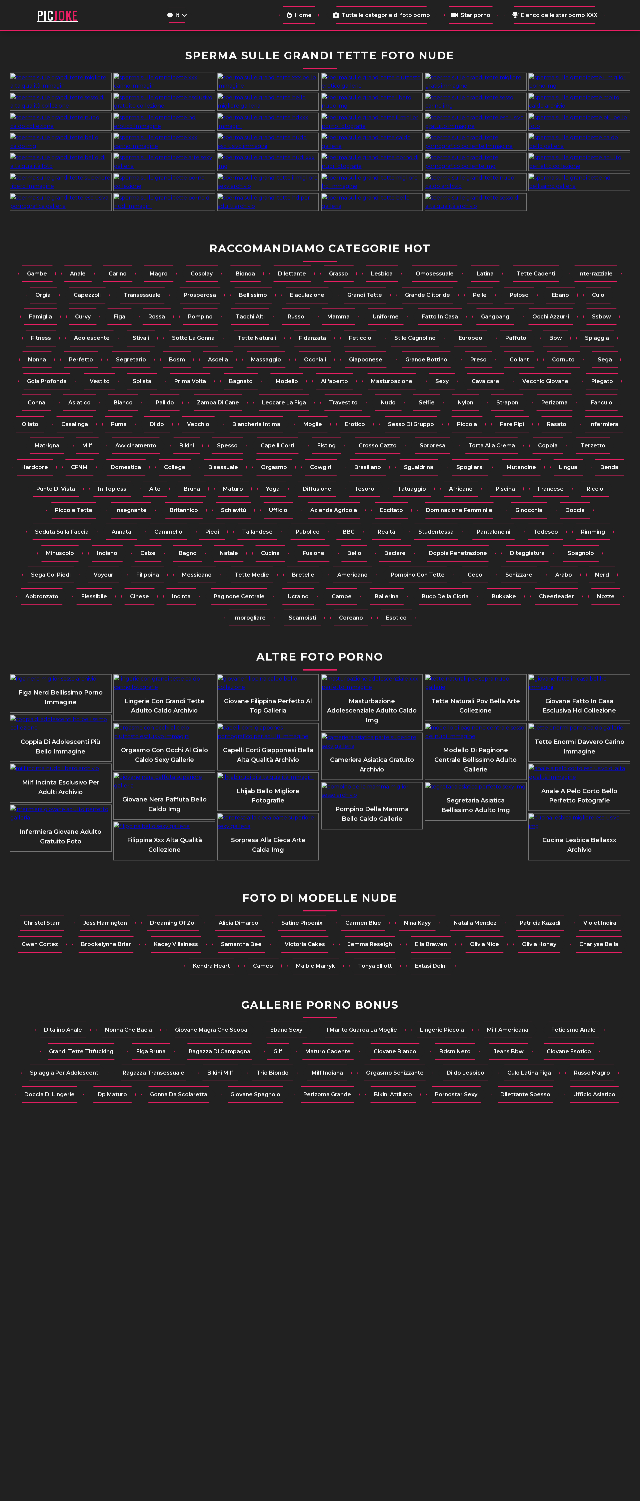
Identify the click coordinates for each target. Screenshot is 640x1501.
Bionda (245, 273)
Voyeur (103, 575)
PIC (57, 15)
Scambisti (302, 618)
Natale (229, 553)
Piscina (505, 489)
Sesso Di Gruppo (411, 424)
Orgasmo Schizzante (395, 1073)
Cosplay (202, 273)
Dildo (157, 424)
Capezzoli (87, 295)
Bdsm (177, 359)
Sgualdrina (418, 467)
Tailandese (257, 532)
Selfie (427, 402)
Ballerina (387, 596)
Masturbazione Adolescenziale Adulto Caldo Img (372, 711)
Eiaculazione (307, 295)
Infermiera (603, 424)
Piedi (212, 532)
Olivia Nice (484, 944)
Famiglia (40, 316)
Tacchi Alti (250, 316)
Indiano (107, 553)
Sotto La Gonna (193, 338)
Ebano (560, 295)
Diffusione (317, 489)
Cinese (139, 596)
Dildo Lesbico (465, 1073)
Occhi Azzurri (550, 316)
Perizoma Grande (327, 1094)
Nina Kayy (417, 923)
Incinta (181, 596)
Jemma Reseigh (370, 944)
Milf (87, 445)
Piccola (467, 424)
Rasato (556, 424)
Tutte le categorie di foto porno (386, 15)
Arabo (563, 575)
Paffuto (515, 338)
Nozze (606, 596)
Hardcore (34, 467)
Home (303, 15)
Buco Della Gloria (445, 596)
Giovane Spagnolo (255, 1094)
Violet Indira (599, 923)
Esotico (396, 618)
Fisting (326, 445)
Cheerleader (556, 596)
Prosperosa (200, 295)
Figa (119, 316)
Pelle (480, 295)
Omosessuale (435, 273)
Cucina (270, 553)
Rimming (593, 532)
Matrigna (47, 445)
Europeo (470, 338)
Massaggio (266, 359)
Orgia (43, 295)
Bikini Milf (220, 1073)
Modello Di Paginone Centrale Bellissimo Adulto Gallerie (475, 760)
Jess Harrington (105, 923)
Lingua (568, 467)
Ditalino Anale (63, 1030)
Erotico (355, 424)
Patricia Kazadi (540, 923)
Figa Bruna (151, 1051)
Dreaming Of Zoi (173, 923)
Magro (159, 273)
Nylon (465, 402)
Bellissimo (253, 295)
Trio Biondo (272, 1073)
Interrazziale (595, 273)
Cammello (168, 532)
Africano (461, 489)
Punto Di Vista (55, 489)
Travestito (343, 402)
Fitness (41, 338)
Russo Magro (592, 1073)
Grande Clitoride (427, 295)
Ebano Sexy (286, 1030)
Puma (119, 424)
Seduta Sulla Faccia (62, 532)
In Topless (112, 489)
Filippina (147, 575)
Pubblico (308, 532)
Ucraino (298, 596)
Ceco (475, 575)
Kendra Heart (211, 966)
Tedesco (545, 532)
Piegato (602, 381)
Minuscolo (60, 553)
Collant (519, 359)
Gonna (36, 402)
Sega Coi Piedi (51, 575)
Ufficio (278, 510)
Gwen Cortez (40, 944)
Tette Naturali (257, 338)
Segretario (131, 359)
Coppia (548, 445)
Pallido (165, 402)
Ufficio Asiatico (594, 1094)
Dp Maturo (112, 1094)
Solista (142, 381)
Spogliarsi (470, 467)
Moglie (312, 424)
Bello (354, 553)
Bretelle (303, 575)
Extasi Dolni (431, 966)
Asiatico (79, 402)
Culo (598, 295)
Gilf (277, 1051)
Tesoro (364, 489)
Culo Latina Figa (529, 1073)
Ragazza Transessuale (153, 1073)
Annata (121, 532)
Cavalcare (485, 381)
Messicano (197, 575)
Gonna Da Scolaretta (178, 1094)
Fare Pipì (512, 424)
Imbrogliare (249, 618)
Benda (609, 467)
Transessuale (142, 295)
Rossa (156, 316)
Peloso (519, 295)
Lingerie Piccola (442, 1030)
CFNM (79, 467)
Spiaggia (597, 338)
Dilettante (292, 273)
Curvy (83, 316)
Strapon (507, 402)
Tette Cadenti (536, 273)
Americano (352, 575)
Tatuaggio (411, 489)
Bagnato (241, 381)
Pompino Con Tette (418, 575)
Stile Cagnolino (415, 338)
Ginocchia (528, 510)
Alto (155, 489)
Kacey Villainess (176, 944)
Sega (605, 359)
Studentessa (436, 532)
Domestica (126, 467)
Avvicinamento (135, 445)
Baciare (395, 553)
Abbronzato (41, 596)
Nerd (602, 575)
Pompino (200, 316)
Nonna (37, 359)
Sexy (442, 381)
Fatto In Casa (440, 316)
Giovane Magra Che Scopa (211, 1030)
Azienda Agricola (333, 510)
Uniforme (386, 316)
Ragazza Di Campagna (219, 1051)
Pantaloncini (493, 532)
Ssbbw (601, 316)
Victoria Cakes (305, 944)
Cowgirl (320, 467)
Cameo (263, 966)
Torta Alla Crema (491, 445)
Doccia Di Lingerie (49, 1094)
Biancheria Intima (256, 424)
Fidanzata (312, 338)
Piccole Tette (73, 510)
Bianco (123, 402)
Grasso (338, 273)
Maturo (233, 489)
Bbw (555, 338)
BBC (349, 532)
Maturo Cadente (328, 1051)
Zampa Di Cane (218, 402)
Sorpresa (432, 445)
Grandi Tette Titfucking (81, 1051)
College (174, 467)
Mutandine (521, 467)
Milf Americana (507, 1030)
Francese (551, 489)
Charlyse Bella (598, 944)
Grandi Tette (364, 295)
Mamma (338, 316)
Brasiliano (367, 467)
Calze (148, 553)
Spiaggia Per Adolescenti (65, 1073)
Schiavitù (233, 510)
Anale (78, 273)
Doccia (575, 510)
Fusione (313, 553)
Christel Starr (42, 923)
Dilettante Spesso (525, 1094)
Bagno (188, 553)
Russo (296, 316)
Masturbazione (391, 381)
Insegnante (131, 510)
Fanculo (601, 402)
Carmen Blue (363, 923)
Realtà (386, 532)
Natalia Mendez (475, 923)
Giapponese (365, 359)
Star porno (475, 15)
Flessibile (94, 596)
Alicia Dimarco (238, 923)
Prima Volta (190, 381)
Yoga (273, 489)
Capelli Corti (277, 445)
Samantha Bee (241, 944)
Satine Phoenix (301, 923)
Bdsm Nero (455, 1051)
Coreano (351, 618)
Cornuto (563, 359)
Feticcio (360, 338)
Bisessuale (223, 467)
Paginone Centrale (239, 596)
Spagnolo (581, 553)
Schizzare (518, 575)
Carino (118, 273)
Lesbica (382, 273)
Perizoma (554, 402)
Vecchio (198, 424)
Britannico (184, 510)
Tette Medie (252, 575)
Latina (485, 273)
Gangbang (495, 316)
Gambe (37, 273)
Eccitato (391, 510)
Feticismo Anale (573, 1030)
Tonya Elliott (375, 966)
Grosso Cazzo (378, 445)
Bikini (186, 445)
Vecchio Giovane (545, 381)
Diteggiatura (527, 553)
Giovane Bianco (395, 1051)
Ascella (218, 359)
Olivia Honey (539, 944)
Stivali (141, 338)
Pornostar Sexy (456, 1094)
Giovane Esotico (569, 1051)
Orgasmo (274, 467)
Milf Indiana (327, 1073)
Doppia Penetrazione (458, 553)
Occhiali (315, 359)
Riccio (595, 489)
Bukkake (504, 596)
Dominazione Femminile (459, 510)
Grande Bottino (426, 359)
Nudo (388, 402)
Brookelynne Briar (106, 944)
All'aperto (334, 381)
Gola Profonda (47, 381)
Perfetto (81, 359)
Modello (287, 381)
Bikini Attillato (393, 1094)
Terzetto (593, 445)
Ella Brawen (431, 944)
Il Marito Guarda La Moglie (361, 1030)
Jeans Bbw (509, 1051)
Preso (478, 359)
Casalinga (74, 424)
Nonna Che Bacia (128, 1030)
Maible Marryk (315, 966)
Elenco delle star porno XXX (559, 15)
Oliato (30, 424)
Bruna (192, 489)
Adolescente (92, 338)
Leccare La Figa (284, 402)
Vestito (100, 381)
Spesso (227, 445)
